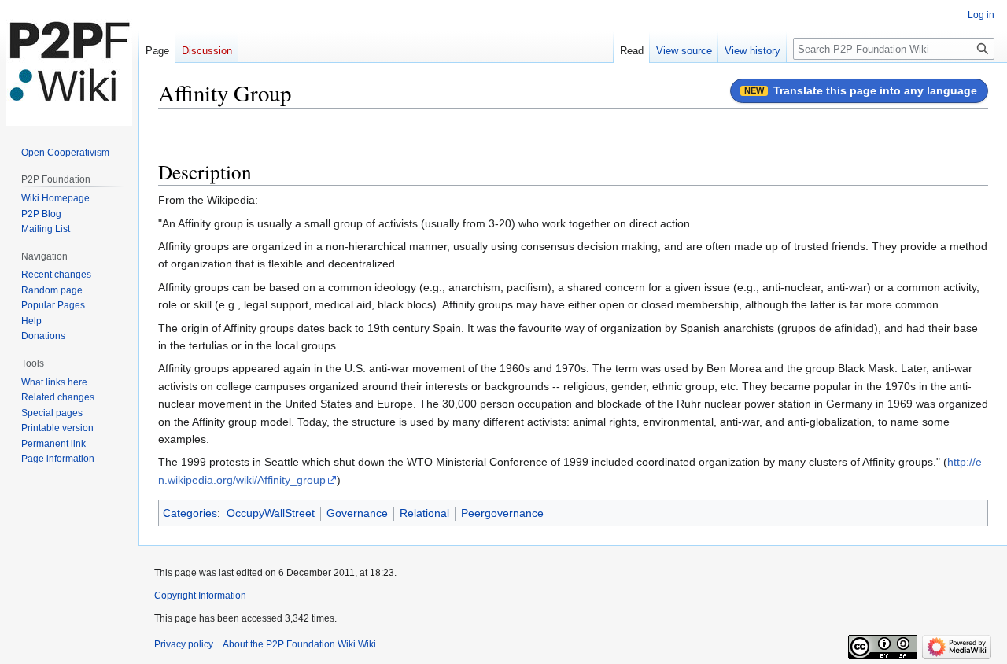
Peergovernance (502, 513)
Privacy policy (183, 644)
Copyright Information (200, 595)
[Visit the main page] (69, 63)
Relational (424, 513)
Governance (357, 513)
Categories (190, 513)
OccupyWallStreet (271, 513)
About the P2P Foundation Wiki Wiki (299, 644)
